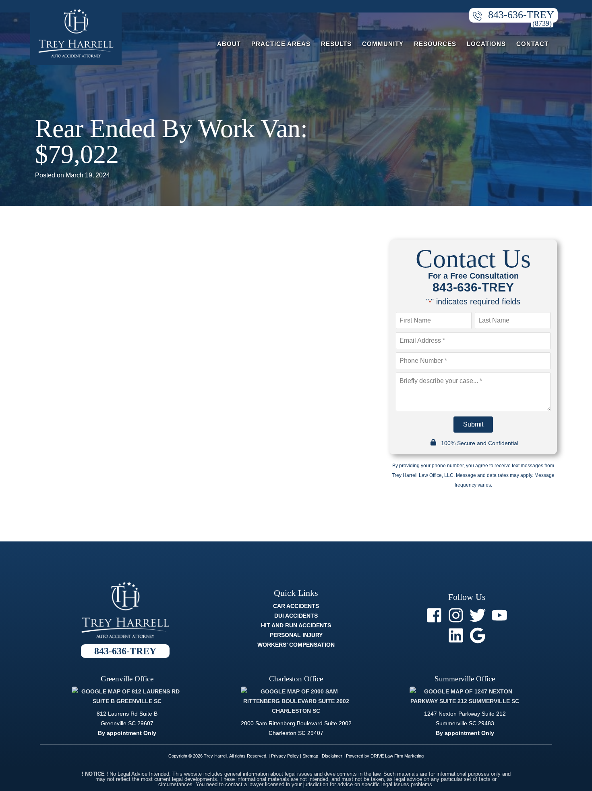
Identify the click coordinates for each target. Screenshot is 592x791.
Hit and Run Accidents (296, 625)
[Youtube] (499, 615)
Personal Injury (296, 635)
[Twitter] (478, 615)
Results (336, 43)
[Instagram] (456, 615)
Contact (532, 43)
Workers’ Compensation (296, 644)
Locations (486, 43)
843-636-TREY (521, 15)
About (229, 43)
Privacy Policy (285, 756)
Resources (435, 43)
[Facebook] (434, 615)
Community (383, 43)
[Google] (478, 635)
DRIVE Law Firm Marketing (397, 756)
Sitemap (310, 756)
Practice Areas (280, 43)
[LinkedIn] (456, 635)
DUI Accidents (296, 615)
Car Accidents (296, 606)
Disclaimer (332, 756)
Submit (473, 424)
